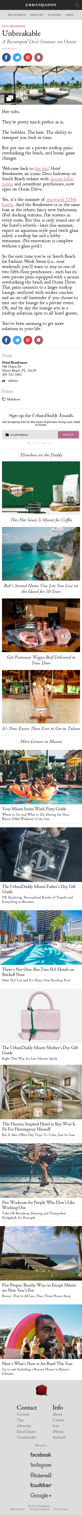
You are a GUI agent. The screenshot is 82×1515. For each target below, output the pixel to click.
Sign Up (68, 434)
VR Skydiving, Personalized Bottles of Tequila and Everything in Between (37, 899)
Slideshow (13, 399)
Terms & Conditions (39, 1509)
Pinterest (41, 1476)
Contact (23, 1414)
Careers (58, 1420)
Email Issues (26, 1431)
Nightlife (37, 15)
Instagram (41, 1466)
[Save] (38, 57)
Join (56, 1426)
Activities (54, 15)
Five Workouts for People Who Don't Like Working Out (38, 1205)
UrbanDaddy (41, 5)
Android (59, 1437)
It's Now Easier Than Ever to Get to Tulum (41, 728)
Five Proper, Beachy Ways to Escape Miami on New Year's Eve (39, 1287)
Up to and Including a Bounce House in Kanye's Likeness (36, 1371)
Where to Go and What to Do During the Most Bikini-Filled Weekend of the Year (36, 816)
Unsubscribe (26, 1437)
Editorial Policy (17, 1509)
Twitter (41, 1486)
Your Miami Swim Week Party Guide (34, 809)
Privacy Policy (61, 1509)
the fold (41, 168)
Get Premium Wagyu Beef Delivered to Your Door (41, 660)
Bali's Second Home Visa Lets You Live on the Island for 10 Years (41, 589)
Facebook (41, 1455)
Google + (41, 1496)
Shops (70, 15)
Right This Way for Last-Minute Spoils (29, 1058)
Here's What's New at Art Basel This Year (37, 1363)
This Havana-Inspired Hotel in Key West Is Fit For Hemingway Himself (38, 1126)
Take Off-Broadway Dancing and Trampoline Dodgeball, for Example (34, 1215)
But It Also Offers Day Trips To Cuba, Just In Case (38, 1135)
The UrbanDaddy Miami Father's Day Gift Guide (39, 889)
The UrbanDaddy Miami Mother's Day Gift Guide (40, 1050)
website (12, 381)
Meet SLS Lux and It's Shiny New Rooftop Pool (36, 980)
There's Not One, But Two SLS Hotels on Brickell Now (38, 972)
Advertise (24, 1426)
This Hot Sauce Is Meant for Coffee (41, 520)
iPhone (58, 1431)
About (57, 1414)
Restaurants (17, 15)
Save (27, 57)
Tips (20, 1420)
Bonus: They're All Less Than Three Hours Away (36, 1296)
